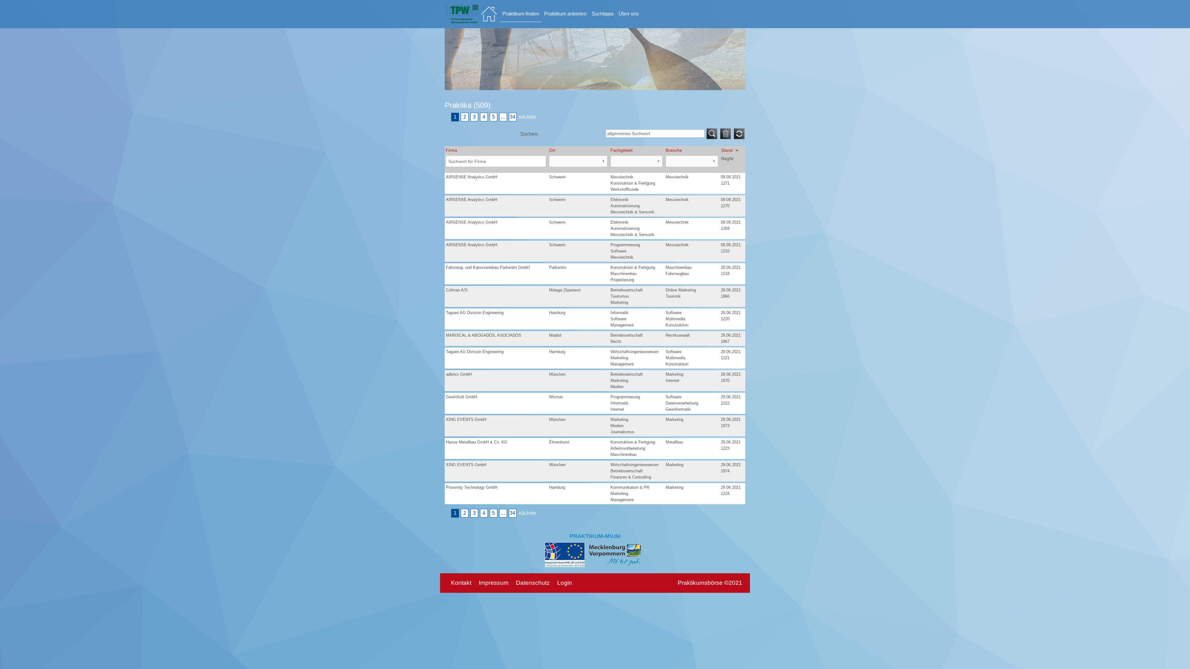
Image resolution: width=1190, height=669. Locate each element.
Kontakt (461, 582)
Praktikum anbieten (565, 13)
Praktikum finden (520, 13)
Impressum (494, 582)
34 (512, 117)
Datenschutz (533, 582)
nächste (527, 117)
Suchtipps (603, 13)
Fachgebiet (621, 150)
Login (564, 582)
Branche (674, 150)
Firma (451, 150)
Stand (727, 150)
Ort (552, 150)
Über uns (629, 13)
